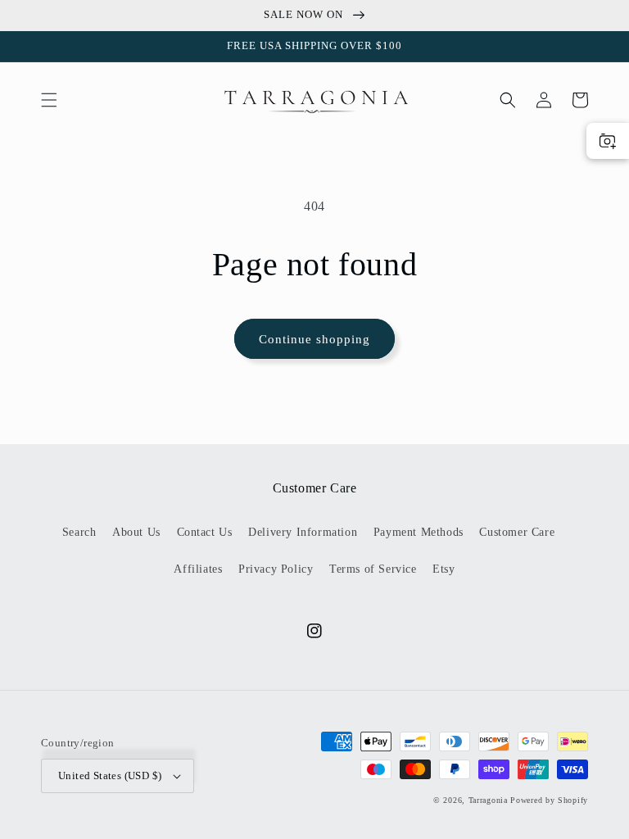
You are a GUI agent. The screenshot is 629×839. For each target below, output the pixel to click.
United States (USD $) (109, 775)
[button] (49, 100)
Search (79, 532)
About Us (136, 532)
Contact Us (205, 532)
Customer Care (516, 532)
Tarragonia (488, 800)
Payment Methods (418, 532)
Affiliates (198, 569)
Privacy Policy (275, 569)
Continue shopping (314, 339)
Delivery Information (302, 532)
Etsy (443, 569)
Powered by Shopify (549, 800)
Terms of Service (373, 569)
